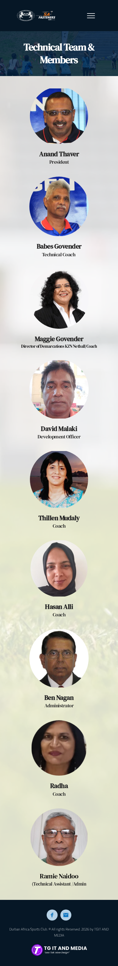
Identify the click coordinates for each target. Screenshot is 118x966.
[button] (91, 16)
